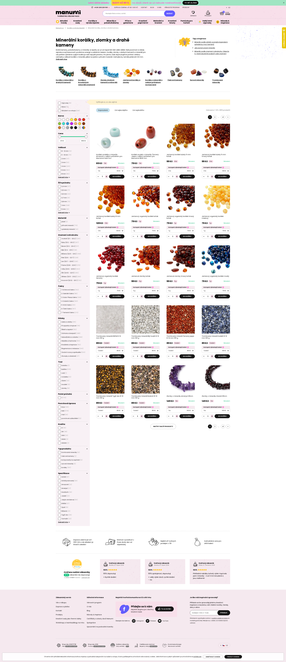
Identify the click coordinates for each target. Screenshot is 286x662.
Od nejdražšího (138, 110)
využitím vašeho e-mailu (219, 618)
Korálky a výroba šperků (76, 28)
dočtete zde (197, 657)
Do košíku (117, 176)
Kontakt (144, 7)
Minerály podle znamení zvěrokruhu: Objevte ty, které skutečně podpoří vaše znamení (211, 52)
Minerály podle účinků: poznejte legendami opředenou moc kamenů (211, 43)
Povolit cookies (233, 657)
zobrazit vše (86, 577)
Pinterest (153, 621)
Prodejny (185, 7)
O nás (159, 7)
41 (223, 117)
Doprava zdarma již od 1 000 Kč (126, 7)
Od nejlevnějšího (121, 110)
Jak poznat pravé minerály (204, 48)
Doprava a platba (62, 606)
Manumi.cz (60, 28)
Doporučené (103, 110)
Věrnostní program (171, 7)
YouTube (165, 621)
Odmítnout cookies (213, 657)
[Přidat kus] (106, 176)
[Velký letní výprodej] (143, 3)
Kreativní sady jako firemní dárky (68, 619)
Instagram (140, 621)
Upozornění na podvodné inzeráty (100, 627)
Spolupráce (91, 623)
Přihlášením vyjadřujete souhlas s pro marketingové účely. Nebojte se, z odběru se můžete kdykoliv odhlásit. (210, 620)
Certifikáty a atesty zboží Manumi (100, 619)
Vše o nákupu (61, 602)
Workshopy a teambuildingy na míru (70, 623)
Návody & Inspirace (94, 615)
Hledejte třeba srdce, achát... (115, 13)
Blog (152, 7)
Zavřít (284, 3)
